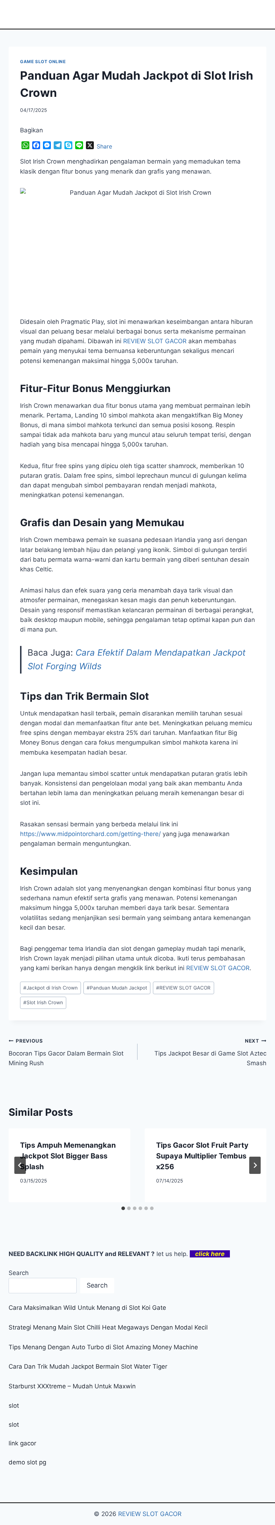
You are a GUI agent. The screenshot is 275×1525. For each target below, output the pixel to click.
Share (104, 146)
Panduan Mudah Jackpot (117, 988)
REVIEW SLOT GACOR (218, 968)
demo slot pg (27, 1462)
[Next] (255, 1165)
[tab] (123, 1208)
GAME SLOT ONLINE (43, 61)
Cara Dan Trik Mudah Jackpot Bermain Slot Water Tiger (88, 1366)
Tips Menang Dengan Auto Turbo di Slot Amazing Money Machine (103, 1347)
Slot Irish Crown (43, 1002)
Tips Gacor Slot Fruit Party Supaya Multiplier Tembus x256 (202, 1156)
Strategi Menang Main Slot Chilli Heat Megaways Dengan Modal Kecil (108, 1327)
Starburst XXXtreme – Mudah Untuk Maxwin (72, 1386)
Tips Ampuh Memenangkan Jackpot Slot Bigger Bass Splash (68, 1156)
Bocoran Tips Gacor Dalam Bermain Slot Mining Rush (66, 1052)
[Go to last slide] (20, 1165)
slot (14, 1405)
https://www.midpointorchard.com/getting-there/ (90, 833)
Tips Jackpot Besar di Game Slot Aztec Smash (210, 1052)
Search (19, 1272)
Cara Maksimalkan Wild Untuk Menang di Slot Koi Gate (87, 1307)
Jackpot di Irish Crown (50, 988)
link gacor (22, 1443)
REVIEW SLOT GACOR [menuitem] (155, 341)
